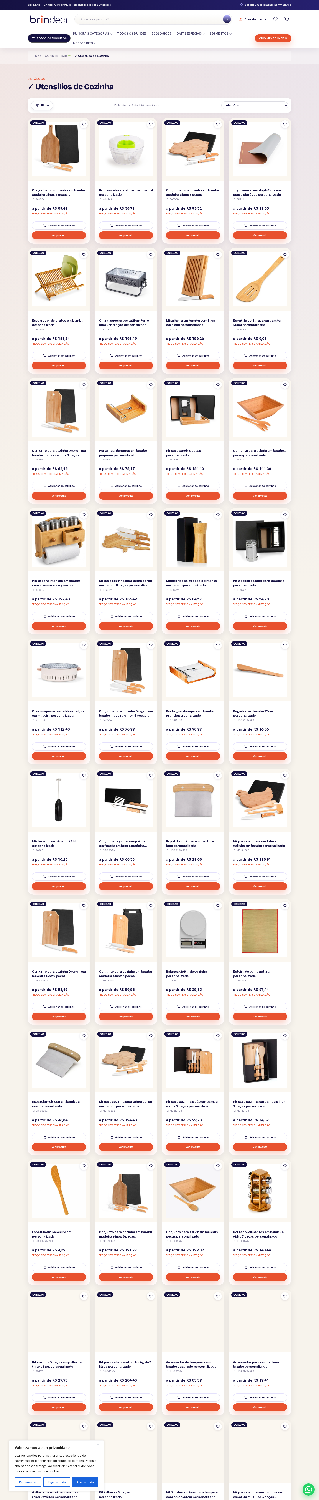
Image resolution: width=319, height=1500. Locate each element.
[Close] (99, 1444)
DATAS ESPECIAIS (189, 33)
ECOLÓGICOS (161, 33)
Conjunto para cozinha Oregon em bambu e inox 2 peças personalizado (59, 976)
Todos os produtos (52, 38)
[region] (56, 1465)
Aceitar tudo (85, 1482)
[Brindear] (49, 19)
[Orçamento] (286, 19)
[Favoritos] (275, 19)
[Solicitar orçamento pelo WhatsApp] (309, 1489)
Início (38, 56)
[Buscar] (227, 19)
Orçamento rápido (273, 38)
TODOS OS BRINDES (131, 33)
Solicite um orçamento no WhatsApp (268, 5)
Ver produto (59, 235)
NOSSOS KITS (83, 43)
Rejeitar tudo (57, 1482)
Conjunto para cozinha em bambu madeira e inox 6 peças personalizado (125, 1236)
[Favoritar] (84, 124)
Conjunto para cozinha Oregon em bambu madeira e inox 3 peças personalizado (59, 455)
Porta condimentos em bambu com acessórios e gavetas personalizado (56, 585)
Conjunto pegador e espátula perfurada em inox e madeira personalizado (122, 845)
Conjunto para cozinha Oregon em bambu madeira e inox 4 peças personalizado (126, 715)
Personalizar (28, 1482)
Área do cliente (255, 19)
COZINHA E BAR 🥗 (58, 56)
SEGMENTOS (219, 33)
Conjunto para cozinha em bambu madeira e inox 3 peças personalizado (58, 194)
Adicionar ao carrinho (61, 225)
